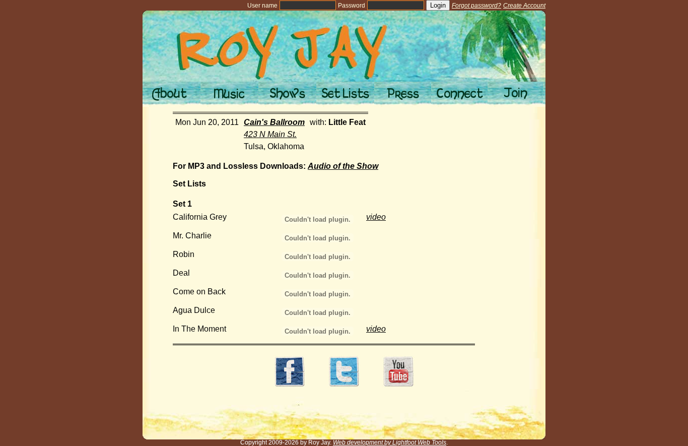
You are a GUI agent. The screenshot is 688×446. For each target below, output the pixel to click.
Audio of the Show (343, 166)
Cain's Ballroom (274, 122)
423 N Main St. (270, 134)
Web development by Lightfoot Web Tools (389, 442)
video (376, 217)
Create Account (524, 5)
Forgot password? (476, 5)
